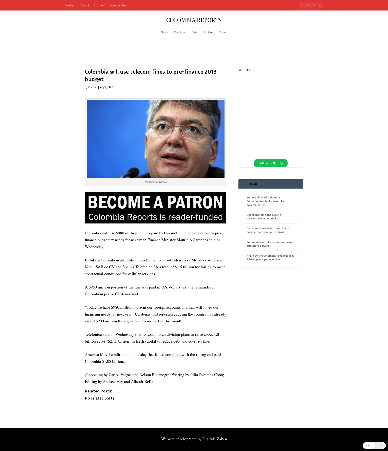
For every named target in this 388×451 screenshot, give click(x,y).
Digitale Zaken (214, 439)
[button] (374, 445)
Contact (70, 5)
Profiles (208, 32)
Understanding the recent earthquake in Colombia (264, 216)
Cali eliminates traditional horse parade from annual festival (268, 230)
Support (99, 5)
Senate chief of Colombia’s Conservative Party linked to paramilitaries (265, 201)
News (164, 32)
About (84, 5)
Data (195, 32)
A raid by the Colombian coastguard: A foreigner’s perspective (270, 257)
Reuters (92, 87)
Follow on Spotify (270, 163)
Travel (223, 32)
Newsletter (118, 5)
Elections (180, 32)
